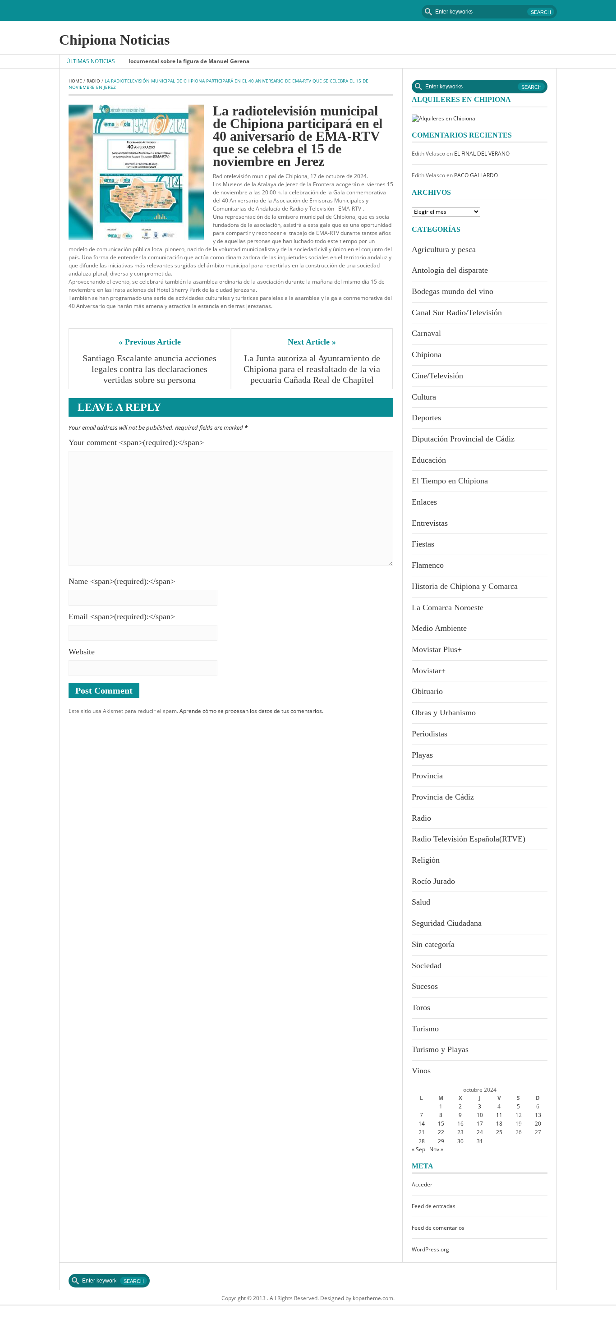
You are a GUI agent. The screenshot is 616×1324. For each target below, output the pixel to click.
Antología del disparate (450, 270)
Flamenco (428, 565)
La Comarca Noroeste (447, 607)
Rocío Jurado (433, 881)
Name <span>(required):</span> (122, 581)
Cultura (424, 396)
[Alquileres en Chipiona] (443, 118)
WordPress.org (430, 1249)
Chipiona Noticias (114, 40)
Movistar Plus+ (437, 649)
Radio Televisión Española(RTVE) (468, 838)
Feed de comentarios (438, 1228)
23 (460, 1132)
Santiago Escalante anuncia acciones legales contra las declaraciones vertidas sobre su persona (151, 369)
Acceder (422, 1184)
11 (499, 1115)
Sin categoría (433, 944)
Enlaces (424, 501)
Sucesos (425, 986)
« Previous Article (150, 342)
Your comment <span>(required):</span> (136, 442)
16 (460, 1123)
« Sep (418, 1149)
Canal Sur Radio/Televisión (457, 312)
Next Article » (312, 342)
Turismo (425, 1028)
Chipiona (426, 354)
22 (441, 1132)
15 (441, 1123)
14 (421, 1123)
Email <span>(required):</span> (122, 616)
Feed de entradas (433, 1206)
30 (460, 1141)
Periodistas (429, 733)
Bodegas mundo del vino (452, 291)
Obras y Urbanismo (444, 712)
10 (480, 1115)
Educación (429, 459)
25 (499, 1132)
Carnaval (426, 333)
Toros (421, 1007)
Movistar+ (429, 670)
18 (499, 1123)
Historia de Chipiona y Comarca (465, 586)
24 (480, 1132)
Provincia (427, 775)
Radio (93, 81)
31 (480, 1141)
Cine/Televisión (437, 375)
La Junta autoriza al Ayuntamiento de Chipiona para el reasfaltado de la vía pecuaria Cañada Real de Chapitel (313, 369)
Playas (422, 754)
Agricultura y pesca (444, 249)
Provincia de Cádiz (443, 796)
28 (421, 1141)
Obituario (427, 691)
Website (82, 652)
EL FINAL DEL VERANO (482, 153)
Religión (426, 859)
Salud (421, 901)
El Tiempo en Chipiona (450, 480)
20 (538, 1123)
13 (538, 1115)
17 (480, 1123)
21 (421, 1132)
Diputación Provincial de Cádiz (463, 438)
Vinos (421, 1070)
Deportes (426, 417)
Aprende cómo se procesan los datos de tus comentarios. (251, 711)
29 (441, 1141)
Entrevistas (430, 523)
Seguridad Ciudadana (447, 923)
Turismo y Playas (440, 1049)
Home (75, 81)
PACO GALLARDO (476, 175)
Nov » (436, 1149)
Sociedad (426, 965)
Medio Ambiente (439, 628)
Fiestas (423, 543)
